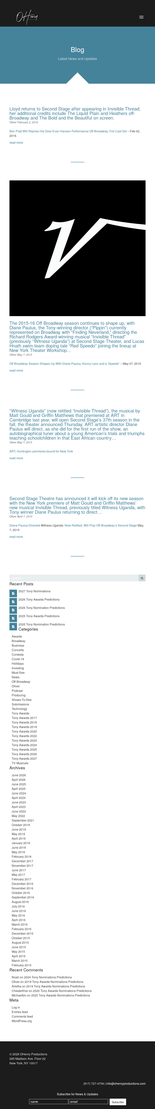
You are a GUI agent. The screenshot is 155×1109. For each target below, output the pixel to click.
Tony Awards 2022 (24, 736)
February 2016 (21, 929)
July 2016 (18, 906)
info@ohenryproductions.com (126, 1083)
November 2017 (22, 865)
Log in (16, 1007)
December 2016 (22, 883)
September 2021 (23, 820)
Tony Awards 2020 (24, 731)
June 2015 (19, 947)
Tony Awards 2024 (24, 745)
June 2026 (19, 775)
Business (18, 645)
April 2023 (19, 807)
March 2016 (20, 924)
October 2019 (21, 825)
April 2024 (19, 798)
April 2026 (19, 779)
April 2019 (19, 838)
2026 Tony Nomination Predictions (42, 607)
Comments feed (22, 1016)
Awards (17, 636)
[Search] (142, 578)
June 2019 (19, 829)
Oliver (13, 122)
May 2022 (18, 816)
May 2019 (18, 834)
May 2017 (18, 874)
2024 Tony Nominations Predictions (48, 977)
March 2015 (20, 960)
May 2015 (18, 951)
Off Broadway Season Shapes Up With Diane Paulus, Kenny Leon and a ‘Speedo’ (64, 363)
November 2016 (22, 888)
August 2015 (20, 942)
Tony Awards (20, 713)
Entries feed (20, 1012)
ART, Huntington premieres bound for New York (41, 451)
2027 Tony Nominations (34, 591)
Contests (18, 654)
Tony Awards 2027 (24, 758)
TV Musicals (20, 763)
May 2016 (18, 915)
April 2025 (19, 788)
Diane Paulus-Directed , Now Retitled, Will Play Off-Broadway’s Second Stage (73, 525)
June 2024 (19, 793)
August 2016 (20, 902)
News (15, 677)
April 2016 (19, 920)
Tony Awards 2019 (24, 727)
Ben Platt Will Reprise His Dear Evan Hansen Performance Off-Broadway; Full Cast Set (68, 131)
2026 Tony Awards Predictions (39, 599)
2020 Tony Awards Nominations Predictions (62, 991)
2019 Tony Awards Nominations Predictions (54, 981)
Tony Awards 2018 (24, 722)
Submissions (20, 704)
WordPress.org (22, 1021)
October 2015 (21, 938)
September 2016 (23, 897)
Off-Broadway (21, 681)
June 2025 (19, 784)
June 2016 (19, 911)
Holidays (18, 663)
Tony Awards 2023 (24, 740)
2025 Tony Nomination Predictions (42, 624)
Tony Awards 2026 (24, 754)
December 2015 (22, 933)
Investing (18, 668)
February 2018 (21, 856)
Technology (19, 709)
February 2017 (21, 879)
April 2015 (19, 956)
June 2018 (19, 847)
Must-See (18, 672)
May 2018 (18, 852)
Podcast (17, 690)
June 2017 (19, 870)
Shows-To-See (22, 699)
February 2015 (21, 965)
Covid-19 (18, 659)
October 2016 (21, 893)
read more (16, 142)
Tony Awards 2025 (24, 749)
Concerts (18, 650)
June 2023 (19, 802)
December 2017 (22, 861)
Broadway (18, 641)
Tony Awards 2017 (24, 718)
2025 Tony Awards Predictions (39, 616)
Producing (19, 695)
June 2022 (19, 811)
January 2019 (21, 843)
